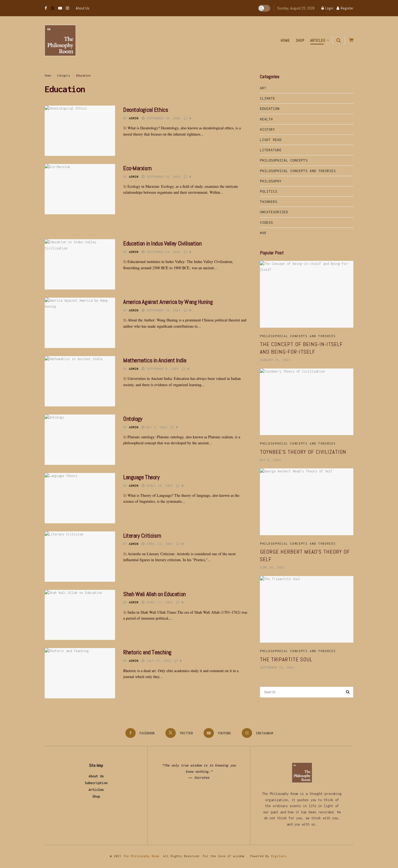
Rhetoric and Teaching (147, 652)
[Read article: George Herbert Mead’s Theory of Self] (306, 501)
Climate (267, 98)
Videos (266, 223)
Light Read (271, 140)
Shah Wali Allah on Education (154, 594)
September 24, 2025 (163, 252)
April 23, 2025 (159, 543)
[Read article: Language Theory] (80, 498)
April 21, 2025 (159, 602)
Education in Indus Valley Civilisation (162, 243)
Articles (317, 40)
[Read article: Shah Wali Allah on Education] (80, 615)
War (263, 233)
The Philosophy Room (141, 856)
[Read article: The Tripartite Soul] (306, 609)
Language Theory (141, 477)
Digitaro (278, 856)
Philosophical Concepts (284, 160)
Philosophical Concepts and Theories (298, 171)
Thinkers (268, 202)
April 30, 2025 (159, 485)
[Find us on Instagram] (67, 8)
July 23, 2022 (158, 660)
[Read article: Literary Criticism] (80, 556)
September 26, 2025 (163, 176)
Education (83, 75)
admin (133, 118)
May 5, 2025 (156, 427)
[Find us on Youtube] (60, 8)
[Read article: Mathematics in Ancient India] (80, 381)
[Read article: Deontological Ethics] (80, 131)
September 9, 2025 (162, 368)
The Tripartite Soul (286, 659)
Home (285, 40)
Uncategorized (274, 212)
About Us (82, 8)
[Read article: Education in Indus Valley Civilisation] (80, 264)
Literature (271, 150)
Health (266, 119)
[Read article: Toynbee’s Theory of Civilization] (306, 402)
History (267, 129)
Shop (300, 40)
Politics (268, 191)
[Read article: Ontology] (80, 440)
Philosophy (271, 181)
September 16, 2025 (163, 310)
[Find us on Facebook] (46, 8)
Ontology (132, 418)
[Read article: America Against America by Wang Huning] (80, 323)
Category (63, 75)
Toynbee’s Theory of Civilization (303, 451)
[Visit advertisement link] (146, 225)
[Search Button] (338, 40)
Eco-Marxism (137, 168)
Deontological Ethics (145, 109)
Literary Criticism (142, 535)
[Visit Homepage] (60, 40)
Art (263, 88)
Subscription (96, 783)
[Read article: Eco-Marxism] (80, 189)
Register (346, 8)
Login (328, 8)
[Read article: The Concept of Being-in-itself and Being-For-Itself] (306, 294)
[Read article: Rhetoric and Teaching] (80, 673)
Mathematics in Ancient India (154, 360)
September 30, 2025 (163, 118)
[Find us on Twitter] (52, 8)
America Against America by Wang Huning (168, 301)
